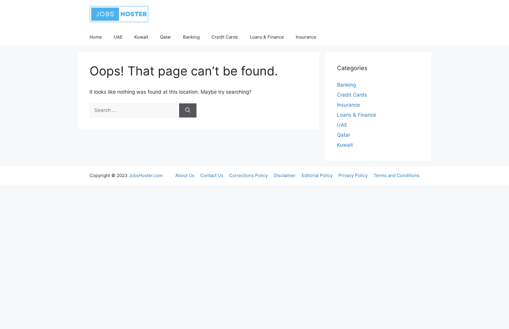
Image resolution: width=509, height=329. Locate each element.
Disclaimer (285, 175)
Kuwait (141, 37)
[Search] (187, 110)
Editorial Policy (317, 175)
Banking (191, 37)
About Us (184, 175)
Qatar (165, 37)
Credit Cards (224, 37)
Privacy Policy (353, 175)
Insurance (306, 37)
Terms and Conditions (396, 175)
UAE (118, 37)
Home (96, 37)
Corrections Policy (248, 175)
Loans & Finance (267, 37)
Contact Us (211, 175)
